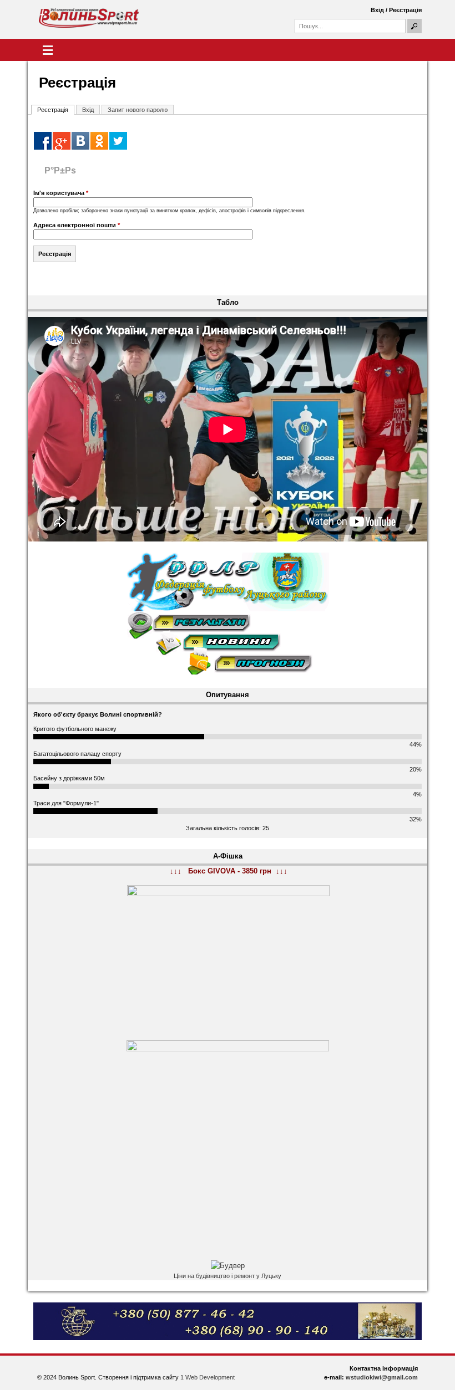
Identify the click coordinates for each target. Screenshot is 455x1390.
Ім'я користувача (60, 193)
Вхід (377, 10)
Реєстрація (405, 10)
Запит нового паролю (138, 109)
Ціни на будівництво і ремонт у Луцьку (227, 1276)
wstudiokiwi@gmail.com (382, 1377)
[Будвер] (228, 1266)
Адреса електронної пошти (76, 225)
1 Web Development (207, 1377)
